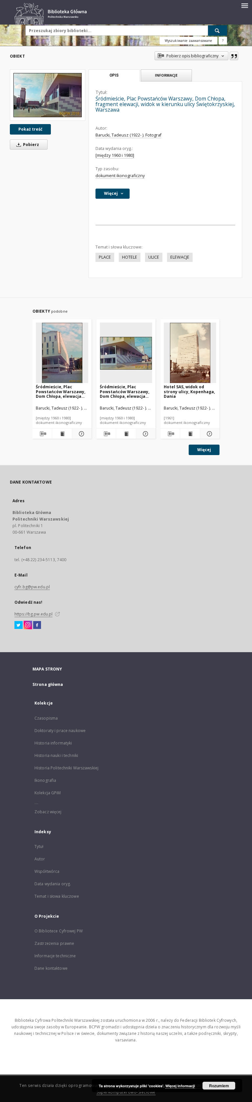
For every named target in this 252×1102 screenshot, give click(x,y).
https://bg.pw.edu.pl (33, 614)
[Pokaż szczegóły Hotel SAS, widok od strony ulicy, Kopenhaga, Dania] (209, 434)
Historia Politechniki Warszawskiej (66, 768)
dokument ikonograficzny (120, 175)
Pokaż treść (30, 129)
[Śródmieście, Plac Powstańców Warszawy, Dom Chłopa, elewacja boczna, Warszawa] (126, 353)
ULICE (153, 257)
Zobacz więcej (48, 812)
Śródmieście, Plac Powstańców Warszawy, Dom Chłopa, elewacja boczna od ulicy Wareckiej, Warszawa (60, 391)
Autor (39, 859)
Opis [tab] (114, 75)
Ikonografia (45, 780)
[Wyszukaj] (217, 30)
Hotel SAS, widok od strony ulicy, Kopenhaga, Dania (189, 391)
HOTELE (129, 257)
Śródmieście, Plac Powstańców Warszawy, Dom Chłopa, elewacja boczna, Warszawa (124, 391)
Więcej (204, 449)
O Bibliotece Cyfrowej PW (58, 931)
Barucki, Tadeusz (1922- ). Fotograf (128, 135)
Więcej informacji (180, 1085)
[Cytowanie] (234, 56)
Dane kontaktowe (51, 968)
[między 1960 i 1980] (114, 155)
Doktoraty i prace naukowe (60, 730)
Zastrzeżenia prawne (54, 943)
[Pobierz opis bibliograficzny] (42, 434)
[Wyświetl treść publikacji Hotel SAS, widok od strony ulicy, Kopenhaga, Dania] (190, 434)
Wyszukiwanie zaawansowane (188, 40)
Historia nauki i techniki (56, 755)
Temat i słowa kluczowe (56, 896)
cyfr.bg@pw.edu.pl (32, 587)
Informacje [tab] (166, 75)
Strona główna (47, 684)
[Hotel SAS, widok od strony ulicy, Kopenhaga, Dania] (190, 353)
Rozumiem (219, 1086)
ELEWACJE (179, 257)
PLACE (105, 257)
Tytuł (39, 846)
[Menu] (244, 5)
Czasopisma (46, 718)
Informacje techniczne (55, 956)
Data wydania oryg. (52, 884)
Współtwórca (46, 871)
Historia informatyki (53, 743)
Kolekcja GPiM (47, 793)
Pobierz (30, 144)
